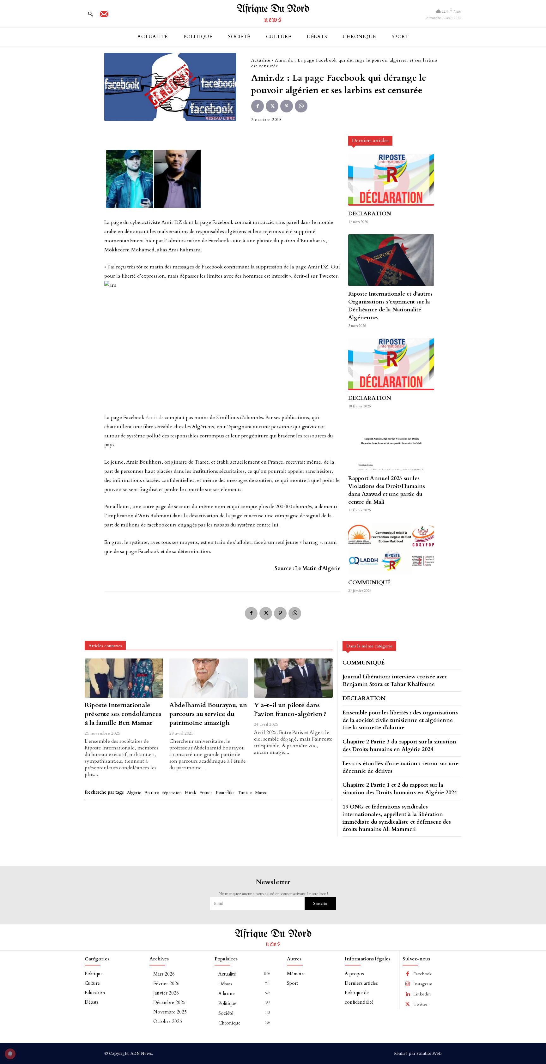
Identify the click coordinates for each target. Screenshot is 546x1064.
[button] (90, 14)
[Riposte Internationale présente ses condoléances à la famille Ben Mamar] (124, 678)
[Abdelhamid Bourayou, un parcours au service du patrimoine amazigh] (208, 678)
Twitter (420, 1004)
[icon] (104, 16)
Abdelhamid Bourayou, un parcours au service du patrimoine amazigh (208, 714)
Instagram (422, 984)
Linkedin (422, 994)
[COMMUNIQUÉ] (391, 548)
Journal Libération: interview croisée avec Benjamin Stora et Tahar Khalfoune (395, 680)
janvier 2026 (166, 993)
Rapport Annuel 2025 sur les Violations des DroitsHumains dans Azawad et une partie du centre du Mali (386, 490)
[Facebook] (257, 106)
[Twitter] (272, 106)
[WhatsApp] (301, 106)
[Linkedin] (408, 994)
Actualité (260, 60)
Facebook (422, 974)
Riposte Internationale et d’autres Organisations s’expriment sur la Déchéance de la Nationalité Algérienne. (390, 305)
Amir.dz (154, 417)
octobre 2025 (167, 1021)
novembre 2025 (170, 1012)
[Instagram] (408, 984)
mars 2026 (164, 974)
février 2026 (166, 983)
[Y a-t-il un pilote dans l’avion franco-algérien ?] (293, 678)
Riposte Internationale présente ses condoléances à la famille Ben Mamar (123, 714)
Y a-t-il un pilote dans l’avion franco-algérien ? (290, 709)
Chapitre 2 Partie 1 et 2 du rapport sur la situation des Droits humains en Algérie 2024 (400, 788)
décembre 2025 (169, 1002)
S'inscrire (320, 903)
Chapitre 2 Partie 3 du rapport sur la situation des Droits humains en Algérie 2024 (399, 745)
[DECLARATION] (391, 179)
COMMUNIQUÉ (369, 582)
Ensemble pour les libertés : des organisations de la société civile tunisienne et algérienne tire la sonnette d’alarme (400, 720)
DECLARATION (369, 213)
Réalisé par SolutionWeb (418, 1053)
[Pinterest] (286, 106)
